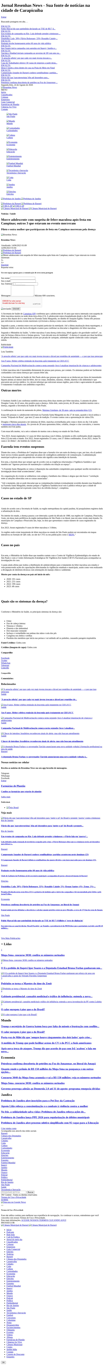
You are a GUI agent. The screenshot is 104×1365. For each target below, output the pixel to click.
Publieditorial (6, 1180)
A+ (2, 262)
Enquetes (10, 1357)
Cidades (4, 1141)
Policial (4, 1175)
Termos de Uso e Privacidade (13, 1197)
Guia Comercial (8, 102)
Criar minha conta (8, 1128)
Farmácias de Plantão (10, 104)
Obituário (10, 1330)
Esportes (4, 1160)
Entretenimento (7, 1158)
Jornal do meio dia (14, 1239)
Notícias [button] (10, 1254)
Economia (5, 1150)
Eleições (4, 1155)
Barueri (4, 1133)
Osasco (4, 1172)
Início (3, 92)
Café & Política (13, 1237)
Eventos (9, 1332)
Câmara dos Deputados (11, 1136)
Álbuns (9, 1337)
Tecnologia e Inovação (10, 1189)
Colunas (4, 97)
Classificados (6, 95)
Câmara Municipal (14, 1344)
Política (4, 1177)
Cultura (4, 1145)
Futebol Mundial (8, 1163)
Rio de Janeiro (7, 1182)
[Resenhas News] (9, 87)
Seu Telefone (6, 284)
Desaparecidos (12, 1325)
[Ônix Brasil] (12, 807)
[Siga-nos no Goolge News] (13, 1202)
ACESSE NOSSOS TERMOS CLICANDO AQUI (43, 1220)
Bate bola (10, 1234)
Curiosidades (6, 1148)
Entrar (3, 17)
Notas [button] (9, 1322)
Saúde (3, 1187)
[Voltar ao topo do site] (2, 1205)
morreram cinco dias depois (14, 424)
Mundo (4, 1170)
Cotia (3, 1143)
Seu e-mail (5, 281)
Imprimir (5, 265)
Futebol (9, 1315)
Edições (9, 1252)
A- (2, 260)
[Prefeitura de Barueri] (21, 203)
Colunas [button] (10, 1244)
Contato (4, 109)
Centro (9, 1347)
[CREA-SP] (12, 206)
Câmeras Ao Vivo (8, 107)
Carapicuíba (6, 1138)
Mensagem (5, 295)
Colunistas (10, 1320)
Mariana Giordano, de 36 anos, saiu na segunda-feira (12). (67, 410)
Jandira (4, 1167)
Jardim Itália (11, 1349)
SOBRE (4, 1200)
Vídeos (9, 1335)
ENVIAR (16, 309)
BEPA (71, 535)
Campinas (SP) (29, 314)
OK (3, 1362)
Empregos (5, 99)
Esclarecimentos (13, 1327)
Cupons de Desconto (15, 1354)
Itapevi (4, 1165)
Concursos (11, 1318)
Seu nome (5, 278)
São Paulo (5, 1184)
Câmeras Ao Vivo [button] (14, 1342)
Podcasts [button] (10, 1232)
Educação (5, 1153)
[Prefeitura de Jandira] (21, 199)
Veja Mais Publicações (10, 938)
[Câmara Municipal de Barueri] (29, 208)
